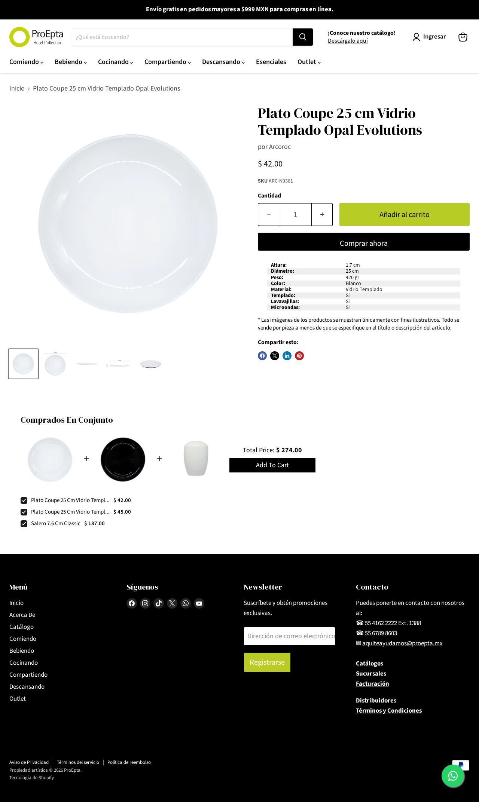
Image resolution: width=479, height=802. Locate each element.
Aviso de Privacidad (29, 762)
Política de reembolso (129, 762)
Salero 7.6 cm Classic (55, 523)
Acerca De (22, 614)
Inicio (17, 89)
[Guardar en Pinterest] (299, 355)
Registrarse (267, 662)
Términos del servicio (78, 762)
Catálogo (21, 626)
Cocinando (114, 62)
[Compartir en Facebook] (262, 355)
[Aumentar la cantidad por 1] (322, 214)
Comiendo (24, 62)
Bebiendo (69, 62)
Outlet (308, 62)
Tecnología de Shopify (31, 777)
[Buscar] (303, 37)
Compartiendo (166, 62)
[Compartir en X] (274, 355)
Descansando (222, 62)
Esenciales (271, 62)
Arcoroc (280, 146)
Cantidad (269, 195)
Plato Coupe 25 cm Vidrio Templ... (70, 500)
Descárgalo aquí (348, 41)
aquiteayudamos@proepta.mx (402, 643)
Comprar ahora (364, 243)
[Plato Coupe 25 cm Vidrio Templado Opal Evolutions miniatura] (23, 364)
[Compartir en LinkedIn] (287, 355)
